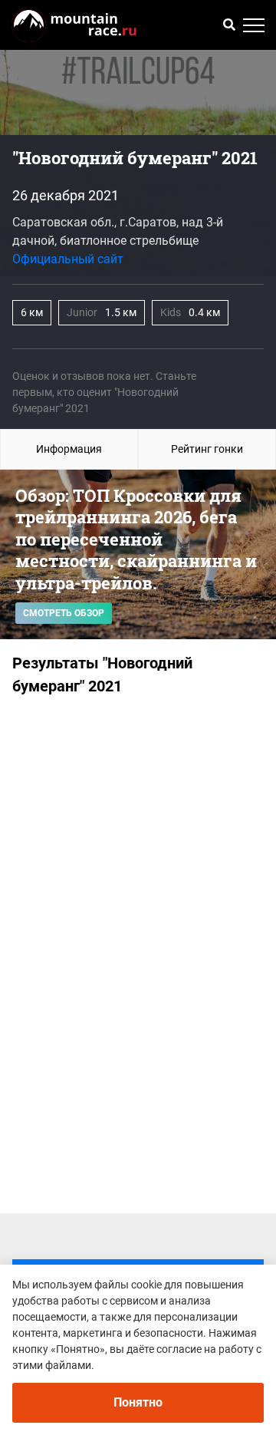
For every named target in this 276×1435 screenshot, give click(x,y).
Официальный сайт (67, 259)
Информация (69, 449)
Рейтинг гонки (207, 449)
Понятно (138, 1402)
